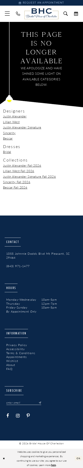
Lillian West (11, 122)
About (10, 365)
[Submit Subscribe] (38, 403)
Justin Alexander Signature (22, 127)
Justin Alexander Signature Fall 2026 (29, 176)
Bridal (7, 152)
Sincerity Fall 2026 (16, 182)
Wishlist (12, 361)
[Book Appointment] (76, 13)
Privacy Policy (16, 345)
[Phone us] (18, 13)
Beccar (8, 138)
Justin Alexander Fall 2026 (22, 165)
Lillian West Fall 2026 (18, 171)
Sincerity (9, 133)
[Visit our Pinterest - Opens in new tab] (28, 415)
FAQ (9, 369)
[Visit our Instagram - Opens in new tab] (18, 415)
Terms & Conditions (20, 353)
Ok (78, 458)
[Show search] (65, 13)
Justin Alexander (15, 116)
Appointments (16, 357)
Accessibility (15, 349)
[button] (7, 13)
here (53, 465)
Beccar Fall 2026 (15, 187)
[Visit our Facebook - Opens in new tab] (7, 415)
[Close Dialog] (4, 458)
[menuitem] (7, 13)
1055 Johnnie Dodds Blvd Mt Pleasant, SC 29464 (38, 256)
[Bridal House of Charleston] (41, 13)
